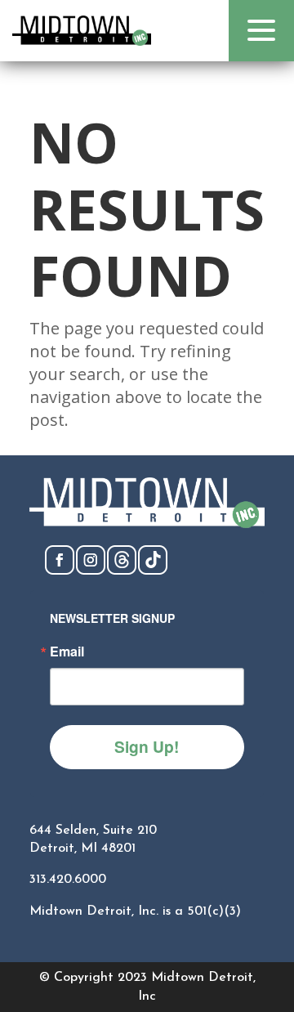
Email (67, 651)
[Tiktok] (152, 570)
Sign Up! (146, 746)
